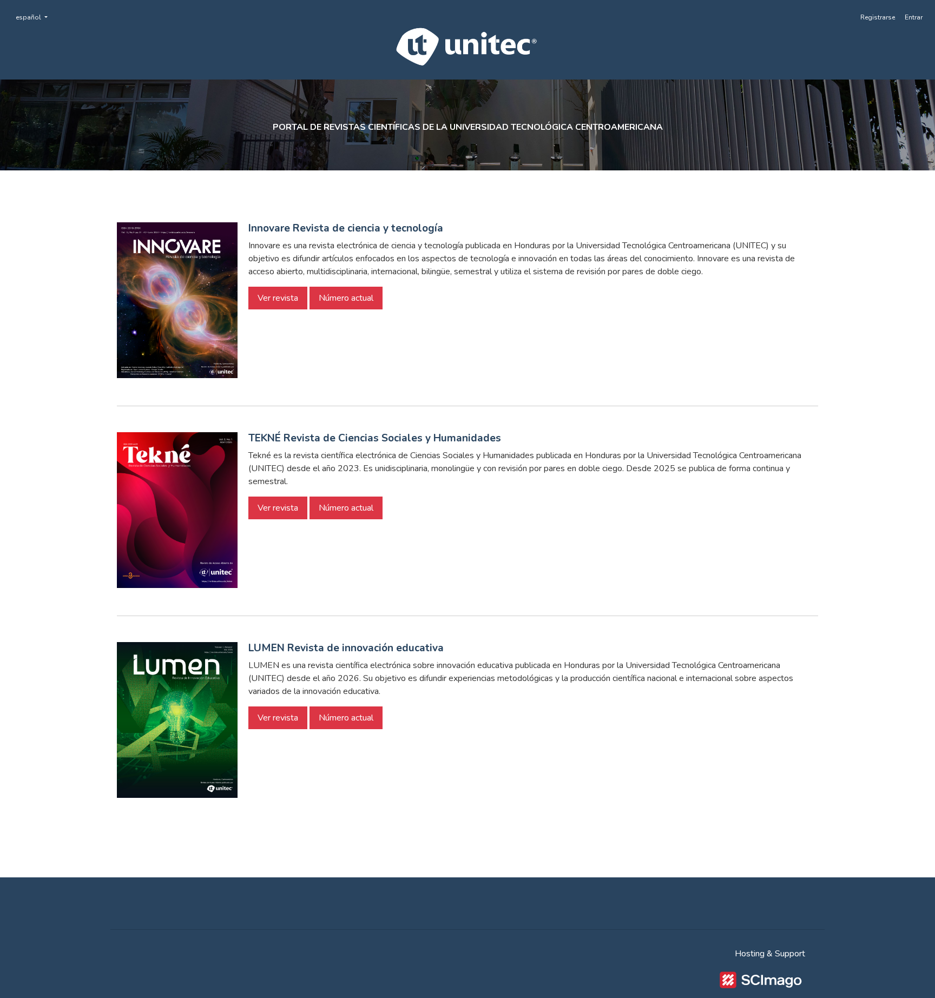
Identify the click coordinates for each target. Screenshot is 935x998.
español (35, 17)
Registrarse (877, 17)
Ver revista (278, 298)
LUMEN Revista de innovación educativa (346, 648)
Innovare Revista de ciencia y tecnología (345, 228)
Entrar (914, 17)
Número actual (346, 298)
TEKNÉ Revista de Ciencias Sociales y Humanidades (374, 438)
